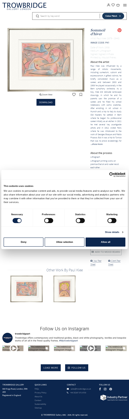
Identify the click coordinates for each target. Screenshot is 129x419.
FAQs (37, 389)
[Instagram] (105, 389)
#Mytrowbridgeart (68, 340)
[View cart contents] (118, 4)
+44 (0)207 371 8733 (78, 392)
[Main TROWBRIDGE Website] (24, 5)
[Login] (107, 4)
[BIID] (113, 397)
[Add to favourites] (73, 94)
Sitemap (38, 408)
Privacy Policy (40, 392)
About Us (38, 396)
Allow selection (64, 242)
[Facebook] (100, 389)
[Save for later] (80, 94)
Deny (23, 242)
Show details (112, 232)
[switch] (48, 220)
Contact (38, 400)
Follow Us (78, 367)
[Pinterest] (110, 389)
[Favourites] (113, 4)
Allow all (105, 242)
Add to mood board (107, 251)
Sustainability (40, 404)
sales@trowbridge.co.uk (81, 389)
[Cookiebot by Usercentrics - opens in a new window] (111, 174)
